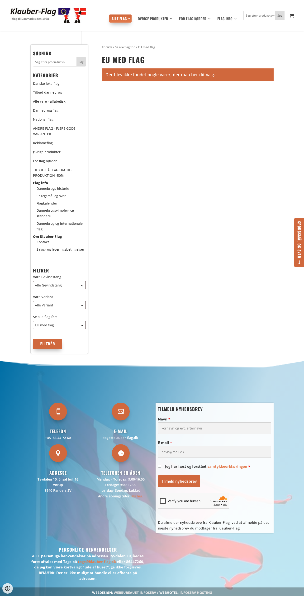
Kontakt (43, 242)
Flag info (225, 19)
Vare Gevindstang (47, 277)
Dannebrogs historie (53, 188)
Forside (107, 47)
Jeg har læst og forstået (207, 466)
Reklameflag (43, 143)
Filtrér (47, 343)
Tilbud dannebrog (47, 92)
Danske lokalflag (46, 83)
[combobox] (59, 285)
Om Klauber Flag (47, 236)
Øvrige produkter (153, 19)
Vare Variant (43, 297)
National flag (43, 119)
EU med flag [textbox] (44, 325)
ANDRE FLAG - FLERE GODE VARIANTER (54, 131)
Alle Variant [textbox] (44, 305)
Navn (164, 419)
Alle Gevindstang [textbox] (48, 285)
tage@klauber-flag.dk (120, 437)
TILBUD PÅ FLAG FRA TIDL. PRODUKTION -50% (53, 173)
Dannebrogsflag (45, 110)
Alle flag (119, 18)
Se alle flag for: (45, 317)
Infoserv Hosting (196, 592)
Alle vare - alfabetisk (49, 101)
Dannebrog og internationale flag (60, 226)
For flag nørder (192, 19)
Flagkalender (47, 203)
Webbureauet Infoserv (135, 592)
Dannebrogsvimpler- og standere (55, 213)
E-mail (165, 442)
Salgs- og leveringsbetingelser (60, 249)
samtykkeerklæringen (227, 466)
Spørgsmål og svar (299, 239)
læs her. (136, 496)
